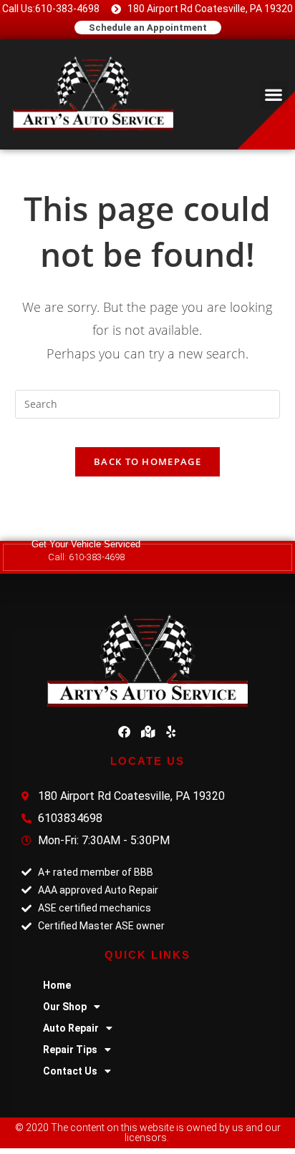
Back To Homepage (147, 461)
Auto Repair (71, 1028)
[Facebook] (124, 731)
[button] (274, 95)
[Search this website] (148, 403)
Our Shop (65, 1006)
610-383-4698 (97, 557)
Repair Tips (70, 1049)
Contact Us (70, 1071)
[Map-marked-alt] (147, 731)
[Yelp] (170, 731)
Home (57, 985)
